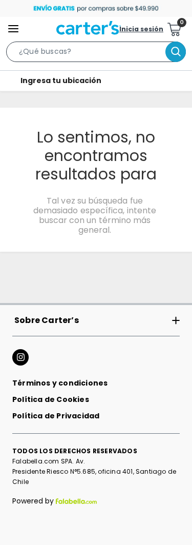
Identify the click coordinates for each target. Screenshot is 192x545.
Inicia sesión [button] (141, 29)
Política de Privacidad (55, 416)
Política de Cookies (50, 399)
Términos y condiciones (60, 383)
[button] (96, 54)
